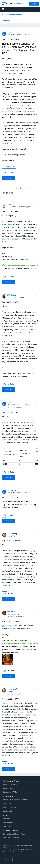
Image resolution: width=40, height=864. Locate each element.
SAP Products (8, 822)
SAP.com (6, 819)
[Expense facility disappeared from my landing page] (38, 188)
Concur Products (9, 807)
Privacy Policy (7, 850)
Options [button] (7, 20)
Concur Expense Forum (13, 15)
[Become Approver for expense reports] (34, 188)
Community (18, 4)
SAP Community (9, 826)
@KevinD (5, 703)
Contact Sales (8, 811)
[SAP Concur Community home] (7, 3)
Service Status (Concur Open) (14, 834)
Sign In (34, 3)
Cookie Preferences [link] (22, 852)
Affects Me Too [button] (9, 166)
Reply (8, 178)
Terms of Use (16, 850)
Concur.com (7, 803)
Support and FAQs (10, 792)
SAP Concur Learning (11, 838)
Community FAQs (9, 788)
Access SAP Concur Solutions (14, 800)
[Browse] (4, 9)
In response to (15, 407)
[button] (36, 33)
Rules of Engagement (11, 784)
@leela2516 (6, 626)
